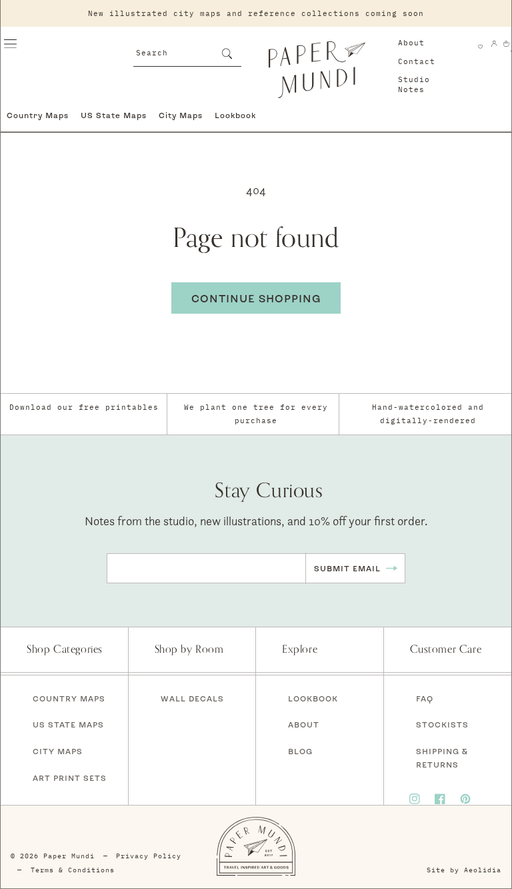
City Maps (181, 115)
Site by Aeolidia (464, 870)
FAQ (424, 698)
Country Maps (38, 115)
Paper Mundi (69, 856)
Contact (416, 61)
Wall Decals (192, 698)
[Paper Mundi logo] (316, 69)
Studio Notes (414, 84)
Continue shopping (256, 298)
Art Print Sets (70, 778)
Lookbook (235, 115)
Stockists (442, 724)
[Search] (226, 53)
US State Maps (114, 115)
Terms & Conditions (73, 870)
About (411, 42)
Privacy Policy (148, 856)
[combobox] (187, 52)
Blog (300, 751)
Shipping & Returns (442, 758)
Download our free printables (84, 407)
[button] (10, 43)
